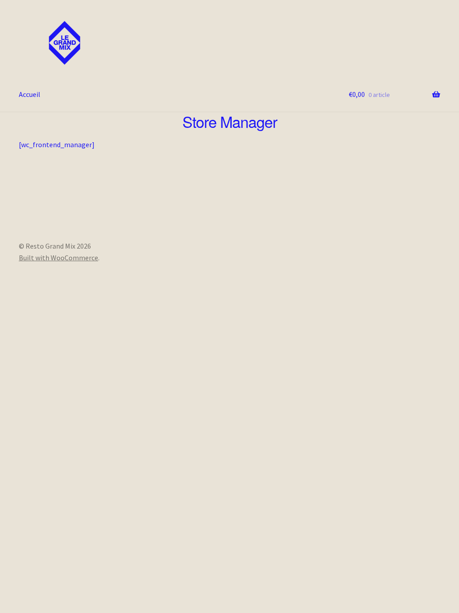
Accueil (29, 94)
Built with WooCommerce (58, 257)
